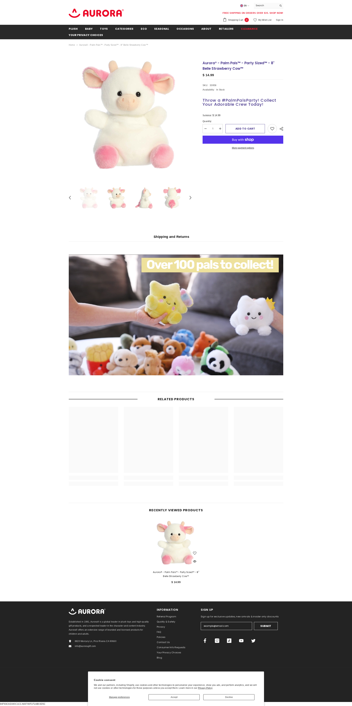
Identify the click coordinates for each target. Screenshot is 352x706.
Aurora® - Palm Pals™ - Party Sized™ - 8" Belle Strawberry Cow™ (176, 574)
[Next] (190, 197)
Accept (174, 697)
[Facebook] (205, 640)
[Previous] (70, 197)
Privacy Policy (205, 688)
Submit (265, 626)
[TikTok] (229, 640)
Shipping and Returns (171, 237)
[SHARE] (280, 128)
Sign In (279, 20)
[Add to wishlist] (272, 128)
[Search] (268, 5)
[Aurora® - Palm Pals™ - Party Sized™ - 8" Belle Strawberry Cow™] (176, 542)
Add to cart (245, 128)
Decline (229, 697)
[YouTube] (241, 640)
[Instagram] (217, 640)
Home (72, 45)
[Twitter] (253, 640)
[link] (93, 478)
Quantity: (210, 121)
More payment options (243, 148)
